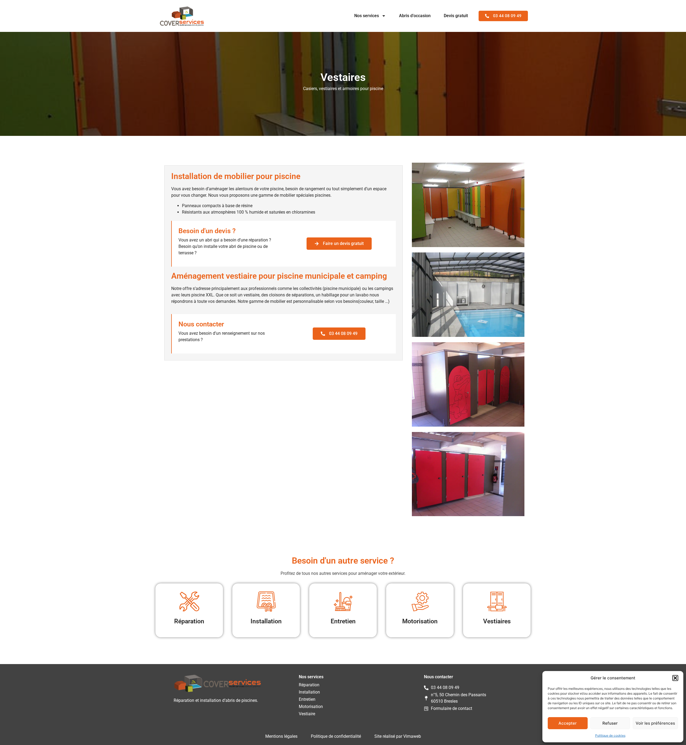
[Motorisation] (420, 601)
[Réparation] (189, 601)
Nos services (366, 15)
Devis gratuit (456, 15)
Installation (266, 621)
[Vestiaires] (497, 601)
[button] (675, 678)
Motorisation (420, 621)
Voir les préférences (655, 723)
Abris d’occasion (415, 15)
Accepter (567, 723)
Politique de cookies (610, 735)
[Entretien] (343, 601)
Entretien (343, 621)
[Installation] (266, 601)
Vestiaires (497, 621)
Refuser (610, 723)
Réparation (189, 621)
